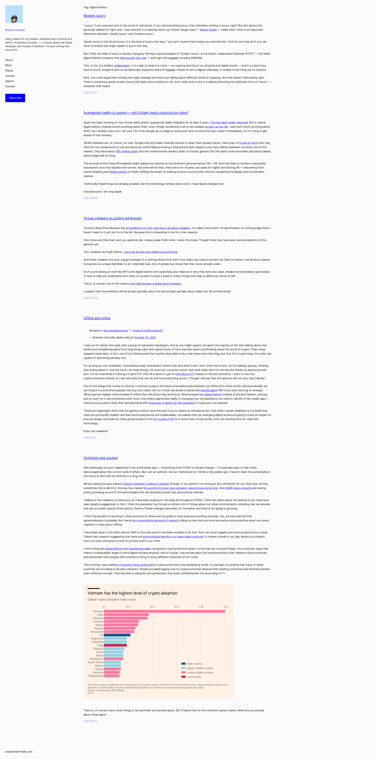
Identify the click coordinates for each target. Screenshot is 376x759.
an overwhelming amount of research (156, 520)
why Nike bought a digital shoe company (155, 283)
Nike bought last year (133, 57)
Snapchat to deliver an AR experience (172, 402)
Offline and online (97, 318)
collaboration (122, 65)
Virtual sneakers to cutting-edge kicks (113, 218)
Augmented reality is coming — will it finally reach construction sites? (136, 112)
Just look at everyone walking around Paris (150, 251)
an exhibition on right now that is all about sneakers (158, 228)
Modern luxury (95, 15)
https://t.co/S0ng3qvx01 (148, 330)
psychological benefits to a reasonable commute (173, 536)
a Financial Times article (133, 564)
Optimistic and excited (101, 458)
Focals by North (249, 142)
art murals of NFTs (165, 419)
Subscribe (15, 97)
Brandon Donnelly (15, 30)
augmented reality (140, 548)
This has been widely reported (229, 122)
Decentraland (208, 390)
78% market (123, 151)
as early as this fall (216, 126)
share (134, 151)
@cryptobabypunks (116, 330)
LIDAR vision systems (238, 488)
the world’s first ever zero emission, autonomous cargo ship (181, 488)
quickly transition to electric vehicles (146, 483)
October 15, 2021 (145, 337)
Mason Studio (208, 29)
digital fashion (118, 171)
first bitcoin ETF (185, 374)
